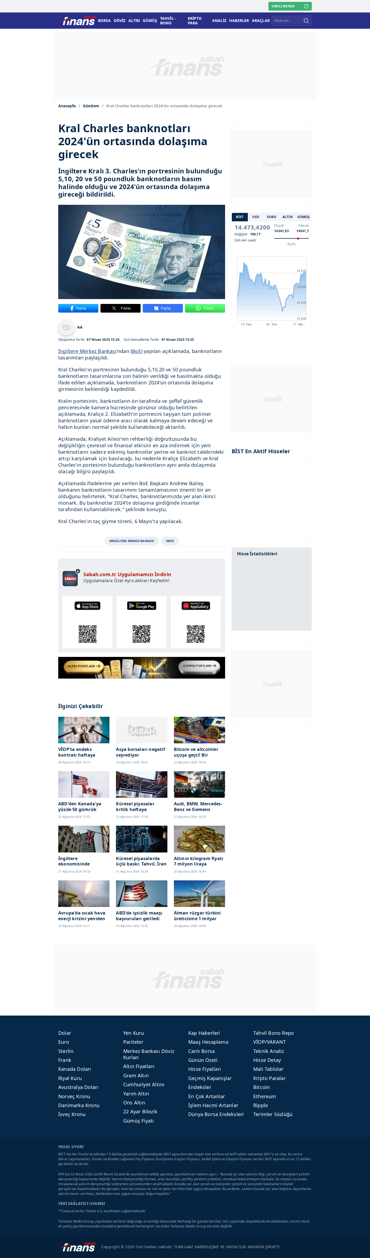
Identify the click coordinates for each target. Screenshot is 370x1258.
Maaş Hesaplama (208, 1042)
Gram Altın (136, 1075)
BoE (136, 351)
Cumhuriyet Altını (143, 1084)
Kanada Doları (74, 1069)
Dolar (64, 1033)
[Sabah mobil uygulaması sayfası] (72, 577)
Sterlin (65, 1051)
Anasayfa (67, 105)
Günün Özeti (203, 1060)
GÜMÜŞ (150, 20)
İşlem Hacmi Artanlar (213, 1105)
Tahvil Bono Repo (273, 1033)
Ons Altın (134, 1102)
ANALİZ (219, 20)
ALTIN (134, 20)
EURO (272, 217)
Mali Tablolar (268, 1069)
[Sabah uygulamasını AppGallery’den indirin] (196, 622)
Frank (64, 1060)
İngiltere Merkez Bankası (87, 351)
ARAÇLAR (261, 20)
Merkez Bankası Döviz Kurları (148, 1054)
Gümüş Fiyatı (138, 1120)
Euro (63, 1042)
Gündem (91, 105)
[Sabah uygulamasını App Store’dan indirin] (87, 622)
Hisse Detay (267, 1060)
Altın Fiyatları (138, 1066)
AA (80, 327)
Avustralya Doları (78, 1087)
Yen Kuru (133, 1033)
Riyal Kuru (70, 1078)
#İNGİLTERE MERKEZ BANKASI (131, 541)
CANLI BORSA (283, 6)
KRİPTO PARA (195, 21)
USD (255, 217)
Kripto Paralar (269, 1078)
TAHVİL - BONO (168, 21)
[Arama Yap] (306, 20)
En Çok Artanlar (206, 1096)
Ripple (260, 1105)
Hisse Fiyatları (204, 1069)
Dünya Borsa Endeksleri (216, 1114)
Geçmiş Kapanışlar (210, 1078)
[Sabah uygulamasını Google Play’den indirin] (142, 622)
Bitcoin (261, 1087)
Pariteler (133, 1042)
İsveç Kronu (72, 1114)
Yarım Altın (136, 1093)
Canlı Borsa (201, 1051)
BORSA (104, 20)
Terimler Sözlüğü (273, 1114)
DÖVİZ (120, 20)
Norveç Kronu (74, 1096)
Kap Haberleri (204, 1033)
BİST (240, 217)
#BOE (170, 541)
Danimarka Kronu (78, 1105)
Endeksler (199, 1087)
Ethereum (264, 1096)
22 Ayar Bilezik (140, 1111)
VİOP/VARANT (269, 1042)
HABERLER (239, 20)
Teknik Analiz (268, 1051)
